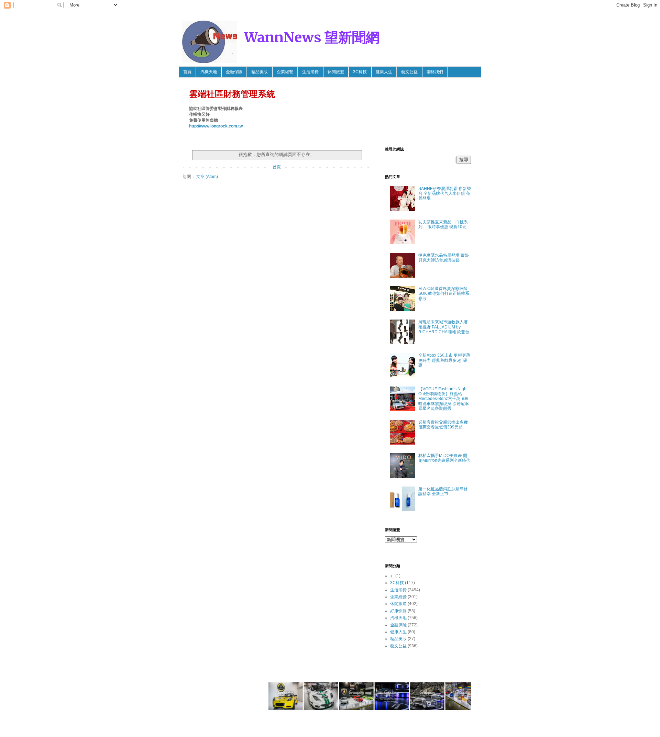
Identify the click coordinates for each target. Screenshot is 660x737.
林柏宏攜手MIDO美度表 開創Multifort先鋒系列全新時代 (444, 458)
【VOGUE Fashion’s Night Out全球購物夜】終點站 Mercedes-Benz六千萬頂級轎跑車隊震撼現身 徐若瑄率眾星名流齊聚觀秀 (443, 399)
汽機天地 (208, 71)
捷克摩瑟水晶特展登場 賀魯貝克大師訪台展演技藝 (443, 258)
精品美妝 (259, 71)
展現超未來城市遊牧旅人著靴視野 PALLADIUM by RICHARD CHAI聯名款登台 (443, 327)
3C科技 (360, 71)
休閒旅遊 (336, 71)
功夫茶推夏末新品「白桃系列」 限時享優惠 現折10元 (443, 224)
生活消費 (310, 71)
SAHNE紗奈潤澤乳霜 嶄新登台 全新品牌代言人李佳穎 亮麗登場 (444, 193)
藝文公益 (409, 71)
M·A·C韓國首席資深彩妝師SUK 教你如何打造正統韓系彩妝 (443, 293)
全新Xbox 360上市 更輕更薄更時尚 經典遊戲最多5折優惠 (444, 360)
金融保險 (234, 71)
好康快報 (398, 610)
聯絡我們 (435, 71)
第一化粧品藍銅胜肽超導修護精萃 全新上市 (443, 491)
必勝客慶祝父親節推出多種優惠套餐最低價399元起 (443, 424)
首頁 (187, 71)
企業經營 (285, 71)
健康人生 (384, 71)
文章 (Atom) (207, 176)
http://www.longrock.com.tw (216, 126)
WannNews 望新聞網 (312, 37)
